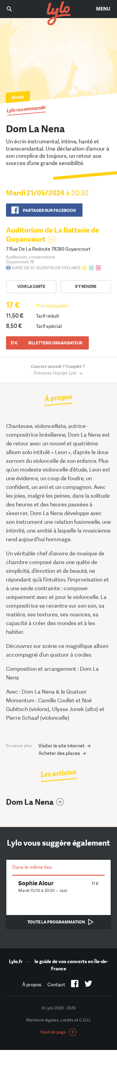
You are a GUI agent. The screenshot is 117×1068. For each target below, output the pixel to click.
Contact (56, 984)
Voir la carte (31, 286)
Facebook (75, 985)
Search (13, 9)
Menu (103, 9)
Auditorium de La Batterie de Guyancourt (52, 234)
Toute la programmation (56, 922)
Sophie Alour (36, 883)
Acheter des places (59, 753)
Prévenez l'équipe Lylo (58, 370)
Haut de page (53, 1032)
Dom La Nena (30, 802)
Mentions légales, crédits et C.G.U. (58, 1020)
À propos (31, 984)
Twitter (88, 985)
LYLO (59, 13)
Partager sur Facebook (49, 210)
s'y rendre (86, 286)
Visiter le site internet (61, 746)
